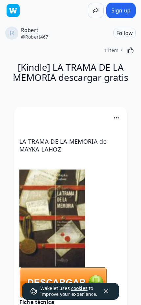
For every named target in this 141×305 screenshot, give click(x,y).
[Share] (96, 10)
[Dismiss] (106, 291)
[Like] (130, 50)
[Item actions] (116, 118)
